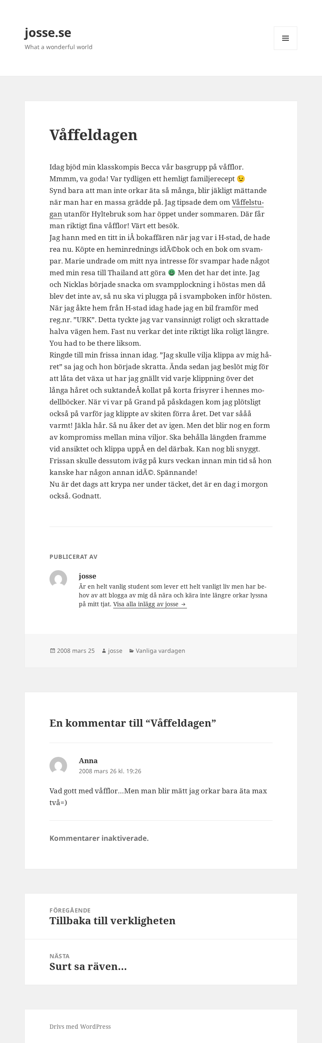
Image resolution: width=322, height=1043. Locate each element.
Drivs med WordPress (80, 1026)
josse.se (48, 32)
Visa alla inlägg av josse (146, 604)
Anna (88, 760)
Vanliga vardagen (160, 650)
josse (115, 650)
